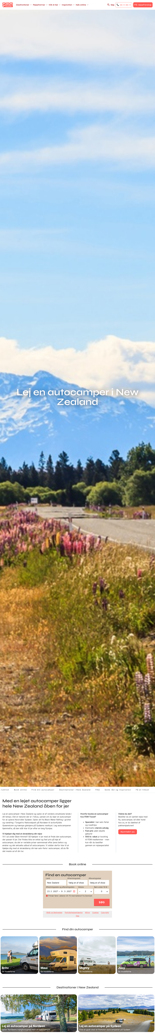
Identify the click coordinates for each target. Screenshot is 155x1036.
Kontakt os (128, 831)
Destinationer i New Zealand (75, 790)
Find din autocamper (43, 790)
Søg (112, 5)
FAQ (98, 790)
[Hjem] (7, 5)
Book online (20, 790)
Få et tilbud (142, 790)
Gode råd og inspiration (118, 790)
